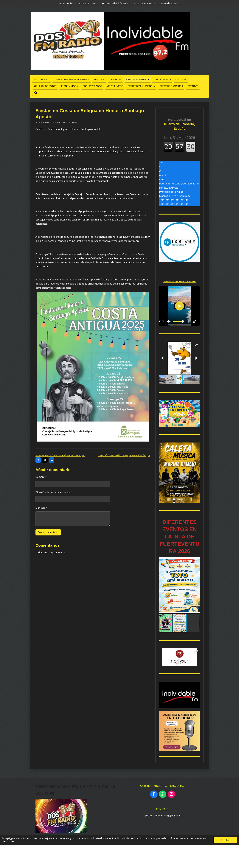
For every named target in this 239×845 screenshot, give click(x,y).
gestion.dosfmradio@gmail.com (163, 815)
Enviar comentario (48, 532)
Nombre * (40, 477)
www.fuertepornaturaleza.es (179, 281)
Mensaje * (41, 507)
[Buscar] (35, 93)
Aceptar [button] (225, 839)
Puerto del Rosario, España (179, 124)
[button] (196, 345)
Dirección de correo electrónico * (53, 492)
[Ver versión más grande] (93, 367)
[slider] (178, 321)
